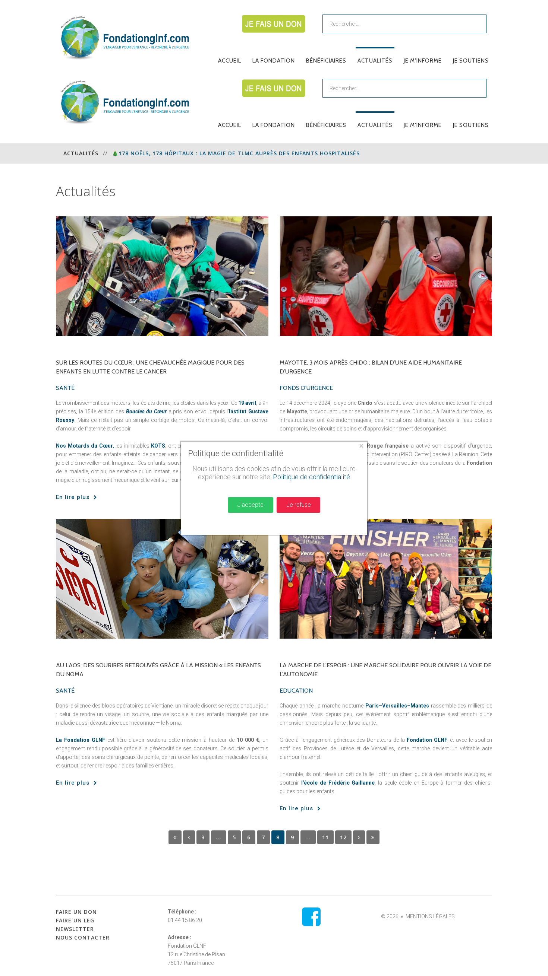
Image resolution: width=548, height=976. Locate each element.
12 (343, 837)
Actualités (80, 153)
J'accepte (250, 504)
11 (325, 837)
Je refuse (298, 504)
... (218, 837)
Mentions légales (430, 916)
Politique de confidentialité (311, 477)
